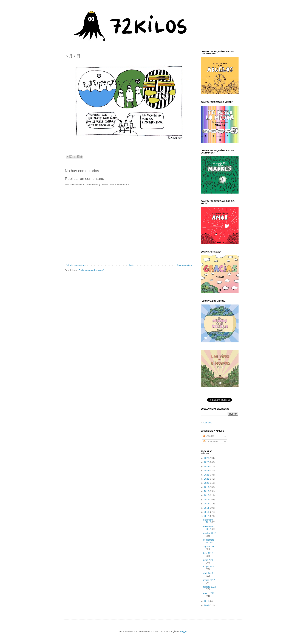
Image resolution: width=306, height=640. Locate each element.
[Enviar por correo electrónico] (68, 156)
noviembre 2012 (208, 527)
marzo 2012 (209, 580)
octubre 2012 (209, 533)
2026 (206, 458)
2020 (206, 483)
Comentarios (211, 441)
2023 (206, 470)
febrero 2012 (209, 587)
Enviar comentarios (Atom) (91, 270)
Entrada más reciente (76, 265)
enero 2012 (208, 593)
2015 (206, 503)
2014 (206, 508)
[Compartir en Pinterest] (81, 156)
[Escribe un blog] (71, 156)
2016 (206, 499)
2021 (206, 479)
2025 (206, 462)
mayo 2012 (208, 566)
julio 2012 (208, 553)
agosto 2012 (209, 546)
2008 (206, 605)
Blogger (183, 631)
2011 (206, 601)
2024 (206, 466)
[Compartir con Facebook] (78, 156)
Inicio (131, 265)
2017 (206, 495)
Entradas (209, 436)
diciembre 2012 (208, 521)
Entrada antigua (184, 265)
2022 (206, 475)
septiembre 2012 (208, 541)
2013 (206, 512)
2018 (206, 491)
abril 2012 (208, 573)
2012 (206, 516)
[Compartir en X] (74, 156)
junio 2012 (208, 560)
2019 (206, 487)
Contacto (207, 422)
